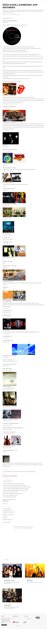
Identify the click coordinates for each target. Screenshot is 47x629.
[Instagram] (6, 625)
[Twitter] (5, 625)
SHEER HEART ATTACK (9, 580)
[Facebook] (3, 625)
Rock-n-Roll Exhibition (25, 526)
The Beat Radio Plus (31, 526)
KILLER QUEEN (7, 605)
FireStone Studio (38, 618)
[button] (5, 14)
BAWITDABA (30, 580)
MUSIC (9, 579)
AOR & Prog (15, 526)
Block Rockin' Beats (20, 526)
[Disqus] (23, 542)
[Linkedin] (2, 625)
